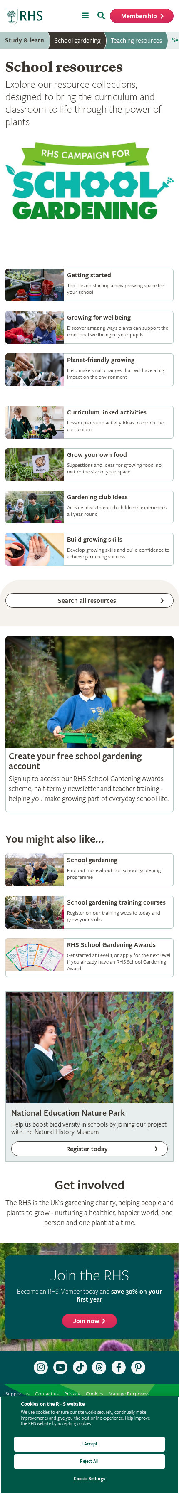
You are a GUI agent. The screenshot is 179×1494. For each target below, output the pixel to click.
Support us (17, 1394)
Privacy (72, 1394)
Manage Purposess (129, 1394)
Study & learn (24, 40)
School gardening (77, 40)
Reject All (89, 1461)
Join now (86, 1321)
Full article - (89, 285)
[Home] (24, 17)
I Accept (90, 1444)
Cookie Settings (89, 1479)
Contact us (47, 1394)
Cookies (94, 1394)
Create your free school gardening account (89, 724)
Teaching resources (136, 40)
